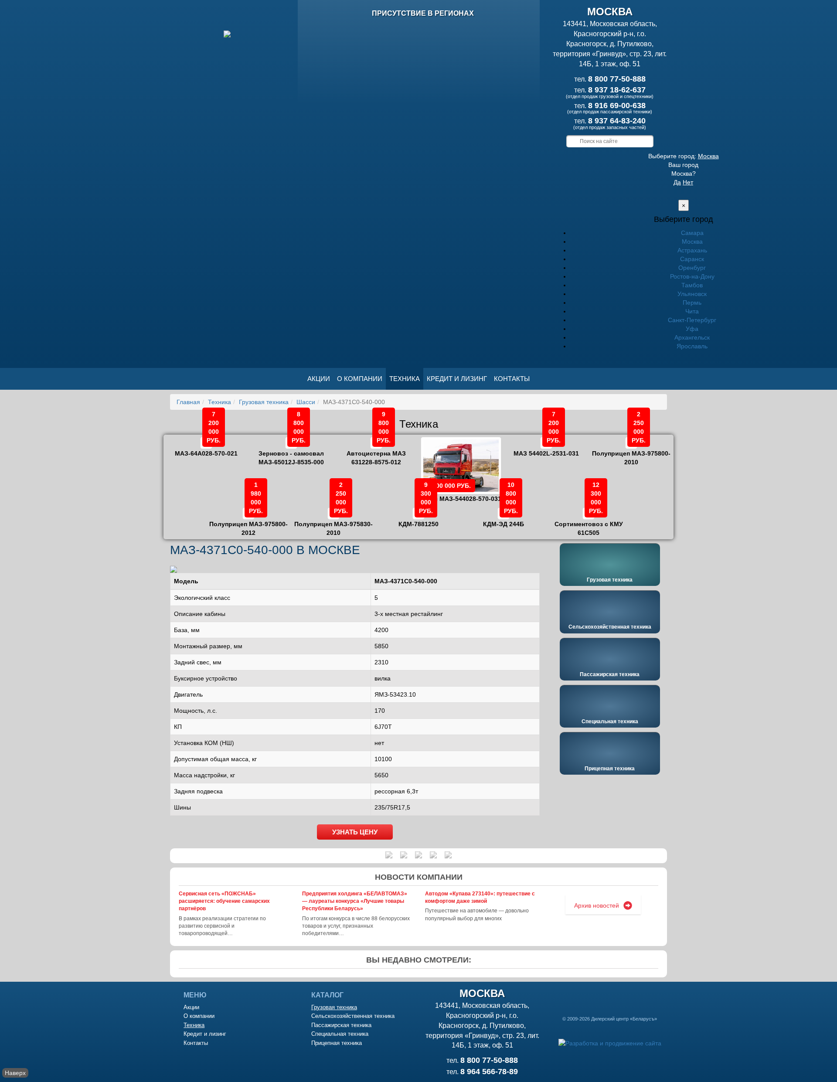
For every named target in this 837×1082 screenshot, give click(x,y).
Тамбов (692, 285)
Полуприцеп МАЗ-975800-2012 (248, 522)
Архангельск (692, 337)
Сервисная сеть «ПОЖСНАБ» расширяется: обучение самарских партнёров (224, 901)
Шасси (305, 401)
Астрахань (692, 250)
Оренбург (692, 267)
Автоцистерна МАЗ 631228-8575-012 (376, 452)
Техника (404, 378)
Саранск (692, 258)
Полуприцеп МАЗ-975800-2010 (631, 452)
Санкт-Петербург (692, 319)
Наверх (15, 1072)
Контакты (512, 378)
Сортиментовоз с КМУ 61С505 (589, 522)
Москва (708, 156)
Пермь (692, 302)
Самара (692, 232)
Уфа (692, 328)
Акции (318, 378)
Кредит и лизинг (457, 378)
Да (677, 182)
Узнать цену (355, 832)
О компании (359, 378)
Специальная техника (610, 721)
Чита (692, 311)
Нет (688, 182)
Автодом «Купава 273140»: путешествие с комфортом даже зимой (480, 897)
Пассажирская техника (610, 674)
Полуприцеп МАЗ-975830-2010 (333, 522)
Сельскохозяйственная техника (609, 627)
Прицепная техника (610, 769)
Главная (188, 401)
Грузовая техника (264, 401)
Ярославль (692, 346)
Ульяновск (692, 293)
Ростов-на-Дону (692, 276)
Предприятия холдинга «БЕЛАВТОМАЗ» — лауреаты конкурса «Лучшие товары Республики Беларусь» (354, 901)
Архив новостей (596, 905)
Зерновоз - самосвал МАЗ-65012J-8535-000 (291, 452)
